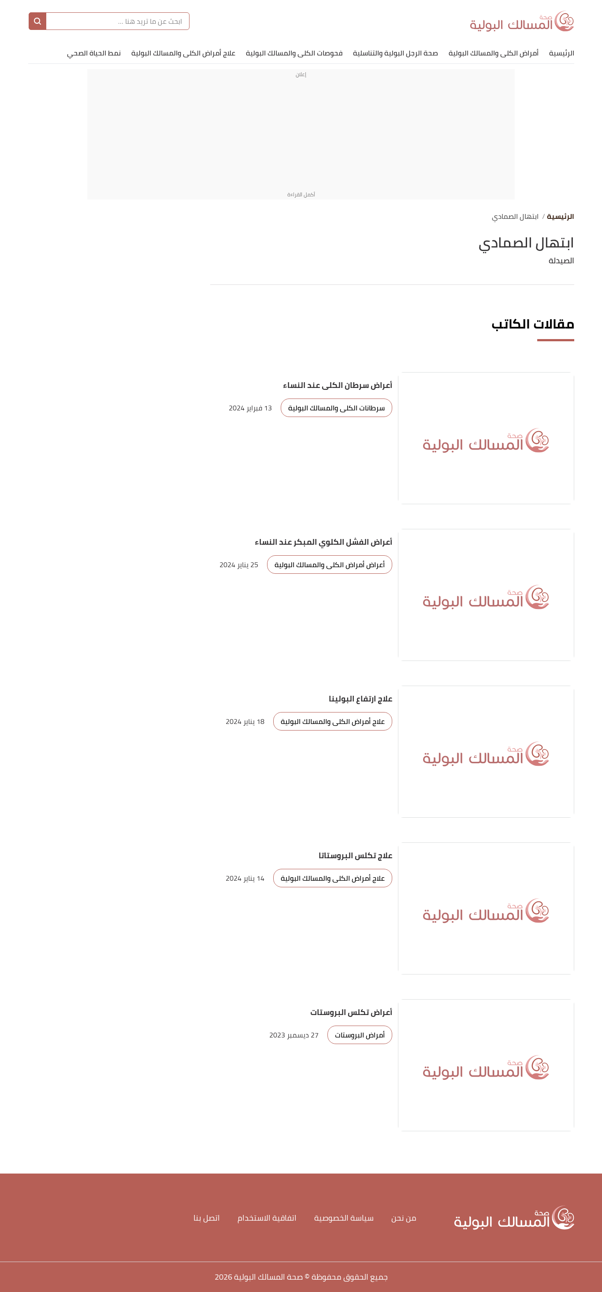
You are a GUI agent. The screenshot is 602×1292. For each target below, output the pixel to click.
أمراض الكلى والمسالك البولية (494, 52)
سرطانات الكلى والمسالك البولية (336, 407)
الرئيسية (561, 52)
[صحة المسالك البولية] (522, 21)
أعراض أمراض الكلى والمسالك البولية (330, 564)
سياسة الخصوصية (344, 1218)
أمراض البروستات (360, 1034)
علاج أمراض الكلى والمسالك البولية (183, 52)
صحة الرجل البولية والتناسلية (395, 52)
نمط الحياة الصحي (94, 52)
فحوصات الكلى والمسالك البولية (294, 52)
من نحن (403, 1218)
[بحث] (37, 21)
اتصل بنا (206, 1218)
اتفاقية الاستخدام (267, 1218)
